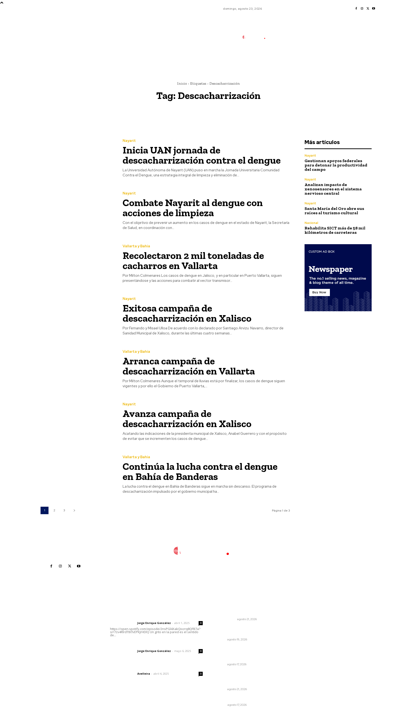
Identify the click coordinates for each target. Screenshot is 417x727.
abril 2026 (295, 653)
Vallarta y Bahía (136, 246)
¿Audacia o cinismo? (231, 612)
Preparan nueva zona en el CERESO (237, 631)
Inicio (182, 83)
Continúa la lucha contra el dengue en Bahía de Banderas (200, 471)
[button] (288, 58)
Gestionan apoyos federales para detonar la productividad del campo (336, 165)
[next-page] (74, 510)
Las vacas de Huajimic (135, 644)
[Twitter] (368, 9)
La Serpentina (225, 619)
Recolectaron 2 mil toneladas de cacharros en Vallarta (193, 260)
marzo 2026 (296, 660)
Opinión (220, 705)
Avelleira (143, 673)
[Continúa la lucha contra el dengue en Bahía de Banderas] (78, 475)
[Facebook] (356, 9)
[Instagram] (362, 9)
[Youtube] (373, 9)
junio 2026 (295, 639)
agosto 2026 (297, 624)
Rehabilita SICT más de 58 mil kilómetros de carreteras (335, 230)
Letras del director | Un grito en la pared (154, 616)
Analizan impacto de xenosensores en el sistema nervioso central (333, 189)
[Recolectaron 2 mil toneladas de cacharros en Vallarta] (78, 264)
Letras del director (122, 623)
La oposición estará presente (240, 698)
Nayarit (129, 141)
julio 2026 (294, 632)
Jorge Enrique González (154, 623)
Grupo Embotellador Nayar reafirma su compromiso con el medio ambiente (240, 653)
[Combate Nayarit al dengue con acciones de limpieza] (78, 211)
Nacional (311, 222)
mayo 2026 (296, 646)
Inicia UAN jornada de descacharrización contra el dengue (202, 155)
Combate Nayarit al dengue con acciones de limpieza (193, 207)
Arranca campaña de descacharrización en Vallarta (189, 366)
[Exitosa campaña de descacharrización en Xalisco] (78, 317)
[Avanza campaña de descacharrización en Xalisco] (78, 422)
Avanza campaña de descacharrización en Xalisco (187, 418)
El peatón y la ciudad (133, 667)
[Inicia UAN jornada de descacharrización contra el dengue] (78, 158)
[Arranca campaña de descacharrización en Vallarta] (78, 369)
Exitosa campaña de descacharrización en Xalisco (187, 313)
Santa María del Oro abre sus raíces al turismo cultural (334, 210)
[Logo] (256, 37)
